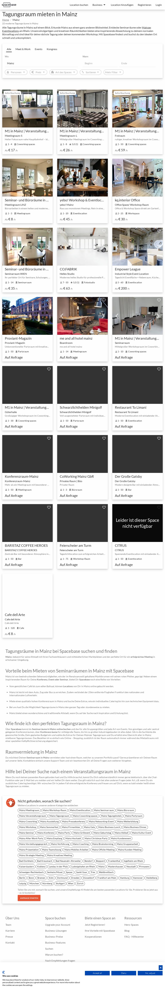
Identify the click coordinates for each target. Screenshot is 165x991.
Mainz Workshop (27, 827)
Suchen (49, 948)
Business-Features (55, 942)
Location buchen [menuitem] (79, 4)
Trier (93, 872)
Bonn (31, 877)
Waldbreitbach (106, 872)
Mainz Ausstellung (49, 821)
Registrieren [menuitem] (144, 4)
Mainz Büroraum (125, 810)
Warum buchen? (54, 954)
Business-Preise (54, 936)
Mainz (101, 866)
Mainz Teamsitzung (51, 849)
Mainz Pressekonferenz (73, 821)
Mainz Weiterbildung (127, 821)
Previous (6, 108)
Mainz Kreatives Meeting (59, 855)
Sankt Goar (81, 872)
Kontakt (10, 942)
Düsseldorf (88, 877)
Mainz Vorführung (60, 844)
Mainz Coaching (81, 844)
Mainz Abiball (121, 832)
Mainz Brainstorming (102, 844)
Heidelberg (151, 877)
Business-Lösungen (56, 930)
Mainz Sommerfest (49, 827)
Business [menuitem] (97, 4)
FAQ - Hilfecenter (134, 936)
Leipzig (22, 883)
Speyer (69, 872)
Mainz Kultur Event (141, 832)
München (34, 883)
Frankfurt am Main (106, 877)
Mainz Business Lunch (109, 827)
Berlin (22, 877)
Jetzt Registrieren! (95, 924)
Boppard (100, 860)
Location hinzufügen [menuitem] (122, 4)
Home (5, 19)
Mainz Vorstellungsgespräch (33, 844)
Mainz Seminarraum (104, 810)
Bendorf (88, 860)
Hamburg (124, 877)
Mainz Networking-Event (101, 821)
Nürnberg (47, 883)
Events (38, 49)
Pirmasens (144, 866)
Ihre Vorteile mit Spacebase (100, 930)
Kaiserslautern (26, 866)
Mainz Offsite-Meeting (103, 849)
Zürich (80, 883)
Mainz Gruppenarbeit (127, 844)
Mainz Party (64, 832)
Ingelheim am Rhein (133, 860)
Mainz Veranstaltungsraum (32, 815)
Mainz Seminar (26, 832)
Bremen (41, 877)
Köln (51, 877)
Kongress (52, 49)
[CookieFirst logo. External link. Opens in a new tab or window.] (3, 972)
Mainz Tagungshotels (111, 815)
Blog (126, 930)
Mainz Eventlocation (80, 810)
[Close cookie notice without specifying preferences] (161, 967)
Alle (9, 49)
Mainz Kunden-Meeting (129, 849)
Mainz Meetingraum (29, 810)
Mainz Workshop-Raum (54, 810)
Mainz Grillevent (81, 832)
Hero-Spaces (131, 924)
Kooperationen (93, 936)
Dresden (75, 877)
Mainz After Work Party (31, 838)
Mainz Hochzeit (73, 838)
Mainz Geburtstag (102, 832)
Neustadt (131, 866)
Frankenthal (114, 860)
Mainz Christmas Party (96, 838)
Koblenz (41, 866)
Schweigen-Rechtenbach (31, 872)
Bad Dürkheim (26, 860)
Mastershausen (115, 866)
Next (48, 108)
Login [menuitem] (159, 4)
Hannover (138, 877)
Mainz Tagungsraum (59, 815)
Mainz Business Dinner (135, 827)
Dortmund (62, 877)
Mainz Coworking (28, 821)
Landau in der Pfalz (58, 866)
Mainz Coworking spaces (85, 815)
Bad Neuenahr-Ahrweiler (68, 860)
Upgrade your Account (57, 924)
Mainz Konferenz (45, 832)
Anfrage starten (29, 898)
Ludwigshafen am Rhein (83, 866)
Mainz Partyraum (133, 815)
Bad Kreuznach (44, 860)
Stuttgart (60, 883)
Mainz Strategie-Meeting (31, 855)
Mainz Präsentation (29, 849)
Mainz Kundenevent (121, 838)
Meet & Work (22, 49)
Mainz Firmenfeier (71, 827)
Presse (9, 936)
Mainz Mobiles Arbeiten (76, 849)
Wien (70, 883)
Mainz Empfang (54, 838)
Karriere (10, 930)
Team (8, 924)
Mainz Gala (89, 827)
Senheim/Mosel (55, 872)
